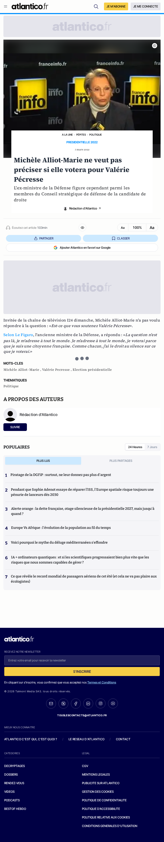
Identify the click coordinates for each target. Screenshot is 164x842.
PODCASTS (12, 800)
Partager (46, 238)
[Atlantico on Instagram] (100, 703)
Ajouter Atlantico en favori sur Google (85, 247)
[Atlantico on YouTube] (113, 703)
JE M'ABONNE (116, 6)
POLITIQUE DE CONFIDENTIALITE (104, 800)
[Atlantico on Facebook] (76, 703)
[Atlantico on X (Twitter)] (63, 703)
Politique (95, 134)
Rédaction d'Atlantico (83, 208)
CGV (85, 766)
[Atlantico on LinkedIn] (88, 703)
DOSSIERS (11, 774)
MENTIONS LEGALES (96, 774)
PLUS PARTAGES (121, 460)
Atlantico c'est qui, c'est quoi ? (30, 739)
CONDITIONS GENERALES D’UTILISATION (109, 826)
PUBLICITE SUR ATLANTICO (100, 783)
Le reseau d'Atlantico (86, 739)
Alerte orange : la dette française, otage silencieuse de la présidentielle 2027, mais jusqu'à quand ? (82, 511)
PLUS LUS (43, 460)
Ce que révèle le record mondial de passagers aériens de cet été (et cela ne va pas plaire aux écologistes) (84, 578)
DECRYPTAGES (14, 766)
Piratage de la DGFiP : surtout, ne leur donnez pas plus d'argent (60, 475)
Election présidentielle (92, 369)
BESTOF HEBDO (15, 809)
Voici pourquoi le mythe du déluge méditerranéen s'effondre (59, 542)
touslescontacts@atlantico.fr (82, 715)
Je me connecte (145, 6)
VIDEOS (9, 791)
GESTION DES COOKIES (98, 791)
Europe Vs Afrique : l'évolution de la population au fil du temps (61, 528)
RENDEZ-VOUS (14, 783)
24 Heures (135, 447)
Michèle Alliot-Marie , (22, 369)
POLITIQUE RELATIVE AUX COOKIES (106, 817)
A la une (67, 134)
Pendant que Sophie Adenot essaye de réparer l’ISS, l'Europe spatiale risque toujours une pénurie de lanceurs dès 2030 (82, 492)
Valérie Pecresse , (57, 369)
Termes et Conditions (101, 682)
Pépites (81, 134)
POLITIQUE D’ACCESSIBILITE (101, 809)
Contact (123, 739)
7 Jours (152, 447)
